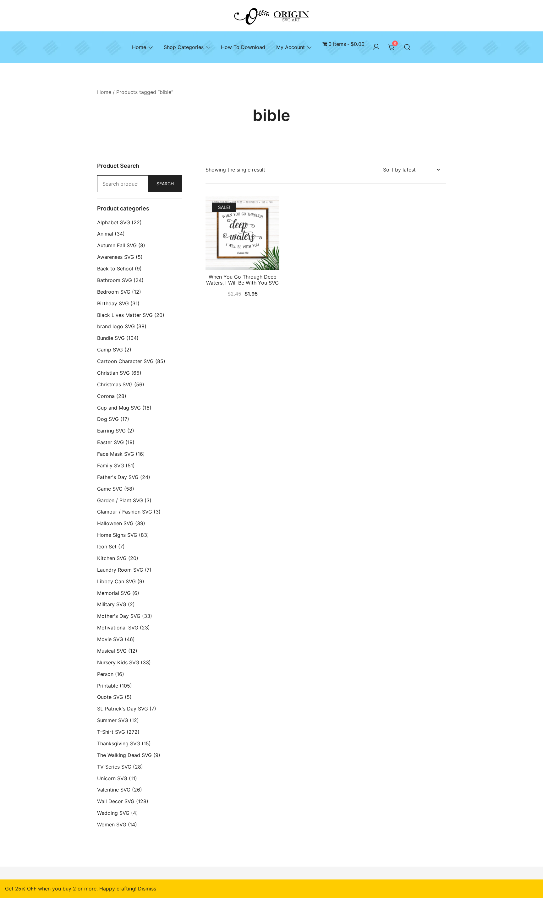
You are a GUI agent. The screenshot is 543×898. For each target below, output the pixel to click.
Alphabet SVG (113, 222)
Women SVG (111, 824)
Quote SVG (110, 697)
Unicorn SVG (112, 778)
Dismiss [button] (147, 888)
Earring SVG (111, 430)
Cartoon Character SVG (125, 361)
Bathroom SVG (114, 280)
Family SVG (110, 465)
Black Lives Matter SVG (125, 315)
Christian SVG (113, 373)
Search (165, 183)
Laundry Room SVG (120, 570)
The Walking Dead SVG (124, 755)
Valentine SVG (113, 789)
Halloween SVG (115, 523)
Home (139, 47)
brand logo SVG (116, 326)
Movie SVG (110, 639)
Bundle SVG (111, 338)
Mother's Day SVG (118, 616)
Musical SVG (112, 651)
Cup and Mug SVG (119, 408)
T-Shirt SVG (111, 732)
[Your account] (376, 47)
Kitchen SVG (112, 558)
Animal (105, 234)
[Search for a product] (407, 47)
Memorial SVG (114, 593)
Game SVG (110, 489)
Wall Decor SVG (115, 801)
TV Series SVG (114, 767)
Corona (106, 396)
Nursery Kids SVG (118, 662)
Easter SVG (110, 442)
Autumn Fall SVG (117, 245)
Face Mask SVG (115, 454)
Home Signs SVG (117, 535)
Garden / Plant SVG (120, 500)
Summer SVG (112, 720)
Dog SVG (108, 419)
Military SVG (111, 604)
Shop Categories (184, 47)
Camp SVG (110, 349)
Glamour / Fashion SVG (124, 512)
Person (105, 674)
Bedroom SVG (113, 292)
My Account (290, 47)
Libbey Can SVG (116, 581)
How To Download (243, 47)
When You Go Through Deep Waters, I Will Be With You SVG (242, 280)
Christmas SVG (115, 384)
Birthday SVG (113, 303)
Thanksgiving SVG (118, 743)
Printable (107, 686)
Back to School (115, 268)
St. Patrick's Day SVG (122, 708)
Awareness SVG (115, 257)
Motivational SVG (117, 627)
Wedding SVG (113, 813)
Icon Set (107, 546)
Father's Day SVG (118, 477)
